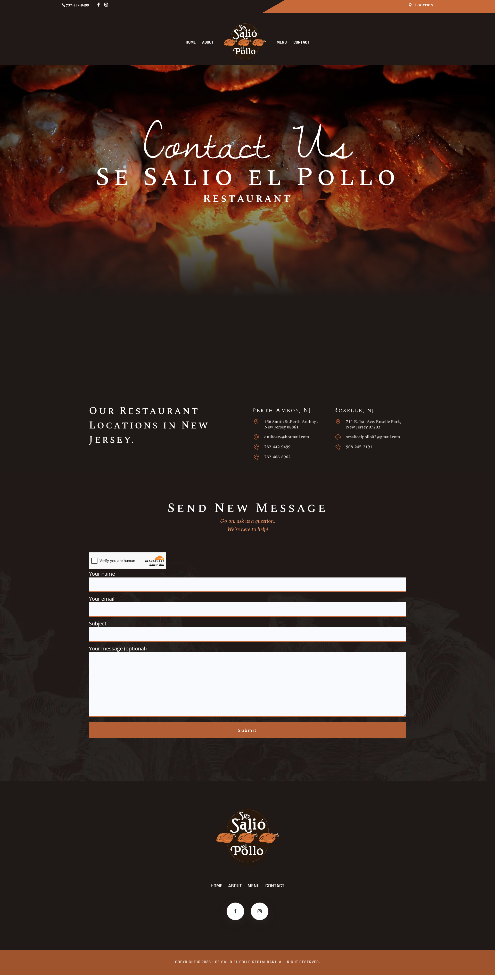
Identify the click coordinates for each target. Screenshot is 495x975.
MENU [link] (282, 42)
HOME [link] (191, 42)
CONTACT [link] (301, 42)
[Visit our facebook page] (98, 5)
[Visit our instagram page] (106, 5)
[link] (244, 42)
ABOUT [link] (208, 42)
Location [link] (424, 5)
